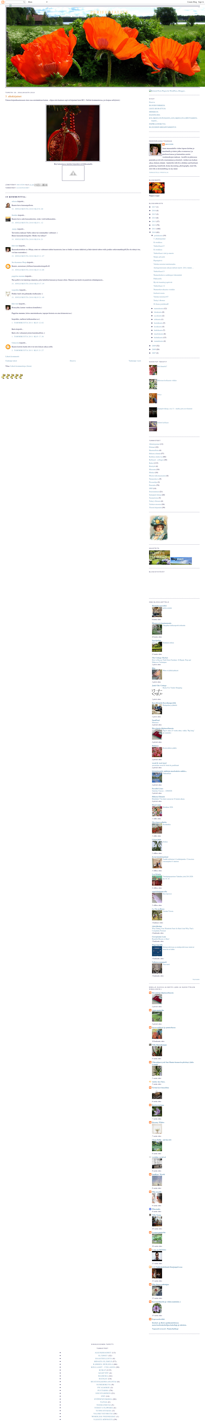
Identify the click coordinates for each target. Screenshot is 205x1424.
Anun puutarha (158, 1010)
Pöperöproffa (157, 944)
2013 (154, 221)
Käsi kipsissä (167, 894)
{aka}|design (157, 926)
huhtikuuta (158, 330)
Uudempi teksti (11, 360)
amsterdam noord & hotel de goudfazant (165, 765)
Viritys (158, 394)
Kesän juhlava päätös (170, 748)
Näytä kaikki (196, 979)
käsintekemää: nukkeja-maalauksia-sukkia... (169, 771)
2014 (154, 217)
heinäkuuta (158, 323)
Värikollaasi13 (159, 271)
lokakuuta (158, 312)
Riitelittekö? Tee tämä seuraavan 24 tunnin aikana (168, 799)
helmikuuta (158, 337)
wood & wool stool (159, 763)
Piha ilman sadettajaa (160, 1284)
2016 (154, 210)
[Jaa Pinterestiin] (46, 185)
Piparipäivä (158, 260)
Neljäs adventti (159, 257)
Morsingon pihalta (159, 822)
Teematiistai (153, 498)
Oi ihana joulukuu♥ (161, 304)
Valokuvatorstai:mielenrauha (164, 264)
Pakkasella (158, 278)
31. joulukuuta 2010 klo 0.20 (27, 209)
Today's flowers (159, 300)
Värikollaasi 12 (159, 286)
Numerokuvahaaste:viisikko (164, 289)
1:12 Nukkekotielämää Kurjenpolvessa (167, 1267)
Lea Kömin (156, 874)
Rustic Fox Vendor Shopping (172, 688)
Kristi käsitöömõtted (160, 856)
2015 (154, 214)
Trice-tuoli (166, 964)
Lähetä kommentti (12, 356)
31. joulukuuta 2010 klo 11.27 (28, 256)
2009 (154, 345)
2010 (154, 232)
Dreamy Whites (158, 1122)
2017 (154, 207)
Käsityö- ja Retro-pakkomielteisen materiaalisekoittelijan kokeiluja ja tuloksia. (169, 1323)
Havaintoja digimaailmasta (163, 728)
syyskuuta (158, 315)
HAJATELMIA (154, 115)
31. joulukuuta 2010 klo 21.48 (28, 297)
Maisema (152, 469)
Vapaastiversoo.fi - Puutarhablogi (165, 1328)
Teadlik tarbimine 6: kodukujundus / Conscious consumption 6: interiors (178, 860)
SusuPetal (156, 720)
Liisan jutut (156, 839)
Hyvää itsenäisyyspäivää (163, 282)
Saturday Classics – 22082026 (162, 791)
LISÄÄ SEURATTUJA (157, 108)
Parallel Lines (157, 788)
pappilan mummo (18, 276)
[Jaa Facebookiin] (43, 185)
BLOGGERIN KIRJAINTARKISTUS (162, 127)
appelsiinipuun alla (159, 891)
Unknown (15, 342)
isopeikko (15, 290)
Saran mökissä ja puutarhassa (164, 1027)
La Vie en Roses (158, 908)
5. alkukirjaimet (160, 238)
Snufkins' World (158, 1174)
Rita (153, 668)
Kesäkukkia (167, 824)
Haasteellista (154, 450)
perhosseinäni (167, 608)
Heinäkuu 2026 (168, 807)
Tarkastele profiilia (158, 172)
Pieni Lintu (156, 804)
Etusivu (73, 360)
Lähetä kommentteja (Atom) (21, 366)
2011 (154, 228)
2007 (154, 353)
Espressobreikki (158, 1319)
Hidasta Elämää (158, 796)
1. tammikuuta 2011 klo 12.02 (28, 322)
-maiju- (14, 229)
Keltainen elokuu (168, 642)
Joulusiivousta (159, 293)
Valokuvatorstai (155, 504)
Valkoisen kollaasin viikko (166, 380)
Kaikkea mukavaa (156, 456)
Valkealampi (167, 773)
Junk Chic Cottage (159, 685)
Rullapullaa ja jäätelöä (170, 705)
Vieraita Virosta (168, 911)
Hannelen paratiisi (159, 605)
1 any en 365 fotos (159, 1249)
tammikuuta (159, 341)
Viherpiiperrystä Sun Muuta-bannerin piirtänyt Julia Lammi (173, 1063)
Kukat (151, 463)
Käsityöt (152, 466)
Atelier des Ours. (158, 1081)
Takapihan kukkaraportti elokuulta (174, 625)
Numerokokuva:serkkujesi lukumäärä (168, 275)
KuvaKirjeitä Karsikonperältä (164, 702)
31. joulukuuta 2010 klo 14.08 (28, 270)
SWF (151, 488)
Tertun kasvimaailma (160, 1087)
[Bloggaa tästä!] (38, 185)
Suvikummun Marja (19, 262)
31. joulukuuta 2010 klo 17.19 (28, 283)
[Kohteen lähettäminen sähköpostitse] (35, 185)
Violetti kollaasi (162, 422)
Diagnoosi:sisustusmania (161, 623)
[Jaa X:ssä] (41, 185)
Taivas (103, 1402)
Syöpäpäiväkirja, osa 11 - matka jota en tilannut (174, 408)
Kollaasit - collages (156, 459)
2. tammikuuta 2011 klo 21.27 (28, 350)
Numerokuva (154, 479)
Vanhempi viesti (135, 360)
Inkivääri (15, 245)
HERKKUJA (153, 111)
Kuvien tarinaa (158, 1105)
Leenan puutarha (159, 1232)
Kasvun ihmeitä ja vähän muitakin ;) (166, 1301)
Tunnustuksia (104, 1410)
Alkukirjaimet (22, 188)
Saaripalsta (156, 640)
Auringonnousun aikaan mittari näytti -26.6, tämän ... (174, 267)
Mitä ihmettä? (161, 366)
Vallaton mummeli (159, 962)
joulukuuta (158, 235)
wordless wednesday (104, 1416)
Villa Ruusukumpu (159, 1044)
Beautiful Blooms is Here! (160, 939)
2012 (154, 225)
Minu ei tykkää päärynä (170, 670)
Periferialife (110, 12)
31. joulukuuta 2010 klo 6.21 (27, 239)
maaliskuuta (159, 334)
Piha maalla (157, 1191)
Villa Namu (156, 1215)
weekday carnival (159, 1157)
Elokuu (165, 842)
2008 (154, 349)
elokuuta (157, 319)
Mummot (155, 722)
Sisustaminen (154, 491)
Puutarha (152, 485)
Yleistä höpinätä (155, 507)
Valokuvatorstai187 (161, 296)
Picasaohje (153, 482)
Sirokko (15, 215)
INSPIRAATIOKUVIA (157, 124)
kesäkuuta (158, 326)
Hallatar (155, 745)
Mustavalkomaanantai (157, 475)
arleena (14, 201)
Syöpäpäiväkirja (155, 494)
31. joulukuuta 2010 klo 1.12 (27, 222)
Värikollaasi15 (159, 246)
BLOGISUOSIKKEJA (157, 105)
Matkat (152, 472)
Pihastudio (156, 1209)
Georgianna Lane (159, 936)
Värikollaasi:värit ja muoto (164, 253)
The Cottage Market (160, 657)
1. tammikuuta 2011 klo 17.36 (28, 336)
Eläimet (152, 447)
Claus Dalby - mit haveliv (162, 1139)
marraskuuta (159, 308)
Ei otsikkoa (158, 242)
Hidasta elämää (155, 453)
